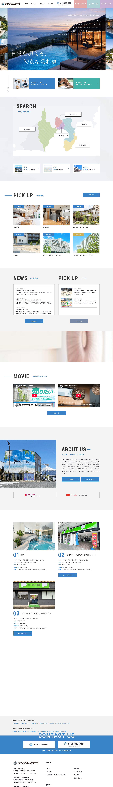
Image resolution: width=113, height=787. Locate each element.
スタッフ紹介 (90, 479)
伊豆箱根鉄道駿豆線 (43, 731)
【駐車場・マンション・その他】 (56, 775)
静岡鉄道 (57, 731)
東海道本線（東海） (32, 731)
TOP (26, 4)
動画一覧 (56, 413)
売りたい (42, 4)
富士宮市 (27, 723)
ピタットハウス (67, 575)
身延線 (24, 731)
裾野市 (41, 723)
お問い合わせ (78, 778)
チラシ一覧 (79, 321)
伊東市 (32, 723)
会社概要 (50, 4)
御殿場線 (19, 731)
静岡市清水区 (16, 723)
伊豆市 (45, 723)
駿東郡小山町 (66, 723)
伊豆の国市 (51, 723)
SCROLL (8, 90)
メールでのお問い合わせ (41, 744)
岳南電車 (51, 731)
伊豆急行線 (63, 731)
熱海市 (22, 723)
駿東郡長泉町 (58, 723)
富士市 (36, 723)
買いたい (33, 4)
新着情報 (34, 321)
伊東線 (14, 731)
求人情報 (76, 775)
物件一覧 (91, 195)
